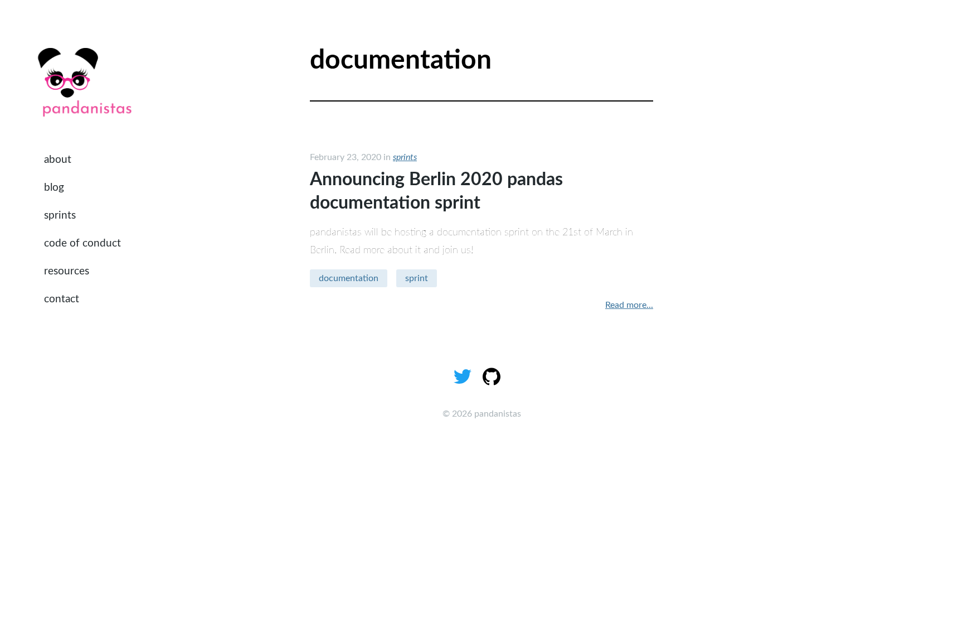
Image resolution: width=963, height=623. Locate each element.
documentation (348, 278)
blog (54, 187)
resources (66, 271)
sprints (60, 215)
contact (61, 299)
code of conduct (82, 243)
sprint (416, 278)
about (57, 159)
